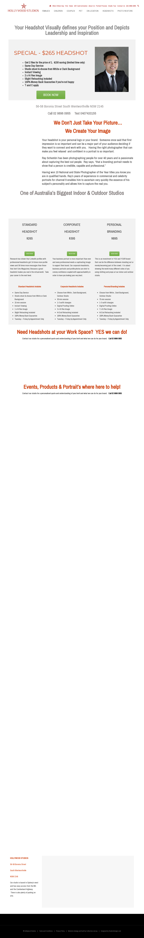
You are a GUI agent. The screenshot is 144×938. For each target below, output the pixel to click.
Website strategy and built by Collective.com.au (83, 931)
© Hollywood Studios (29, 931)
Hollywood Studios (23, 9)
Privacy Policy (60, 931)
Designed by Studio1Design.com (111, 931)
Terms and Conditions (46, 931)
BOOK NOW (50, 94)
